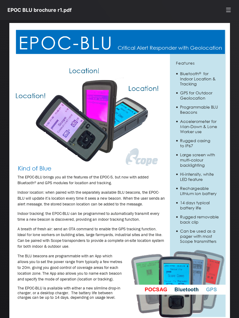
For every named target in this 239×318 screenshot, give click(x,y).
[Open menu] (228, 10)
